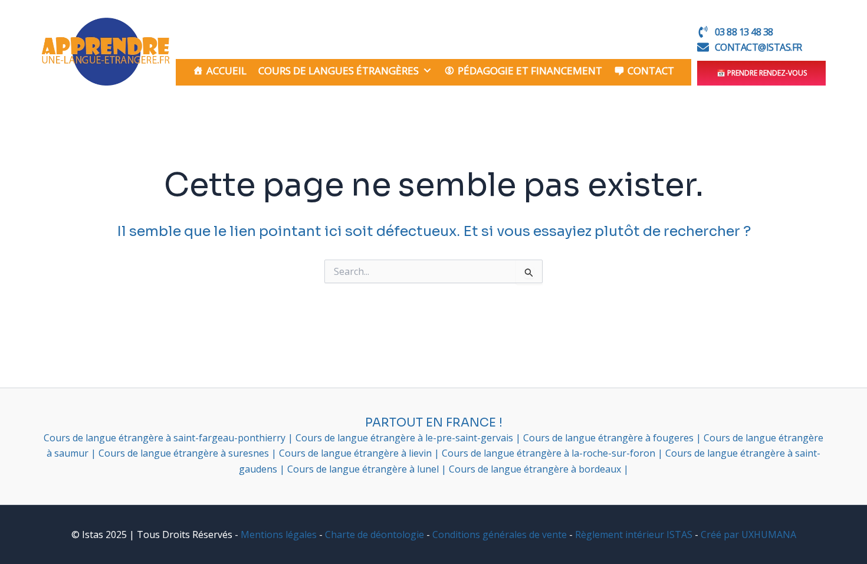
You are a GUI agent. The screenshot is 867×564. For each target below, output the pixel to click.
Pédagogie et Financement (530, 70)
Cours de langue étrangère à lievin (356, 453)
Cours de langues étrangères (338, 70)
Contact (651, 70)
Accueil (226, 70)
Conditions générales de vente (499, 534)
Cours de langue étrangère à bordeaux (536, 469)
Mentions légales (279, 534)
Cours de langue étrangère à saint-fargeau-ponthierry (166, 437)
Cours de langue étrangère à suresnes (184, 453)
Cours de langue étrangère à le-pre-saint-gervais (405, 437)
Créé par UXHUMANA (748, 534)
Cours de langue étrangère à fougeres (609, 437)
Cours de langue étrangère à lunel (364, 469)
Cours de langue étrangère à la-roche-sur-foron (550, 453)
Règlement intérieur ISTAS (633, 534)
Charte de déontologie (374, 534)
